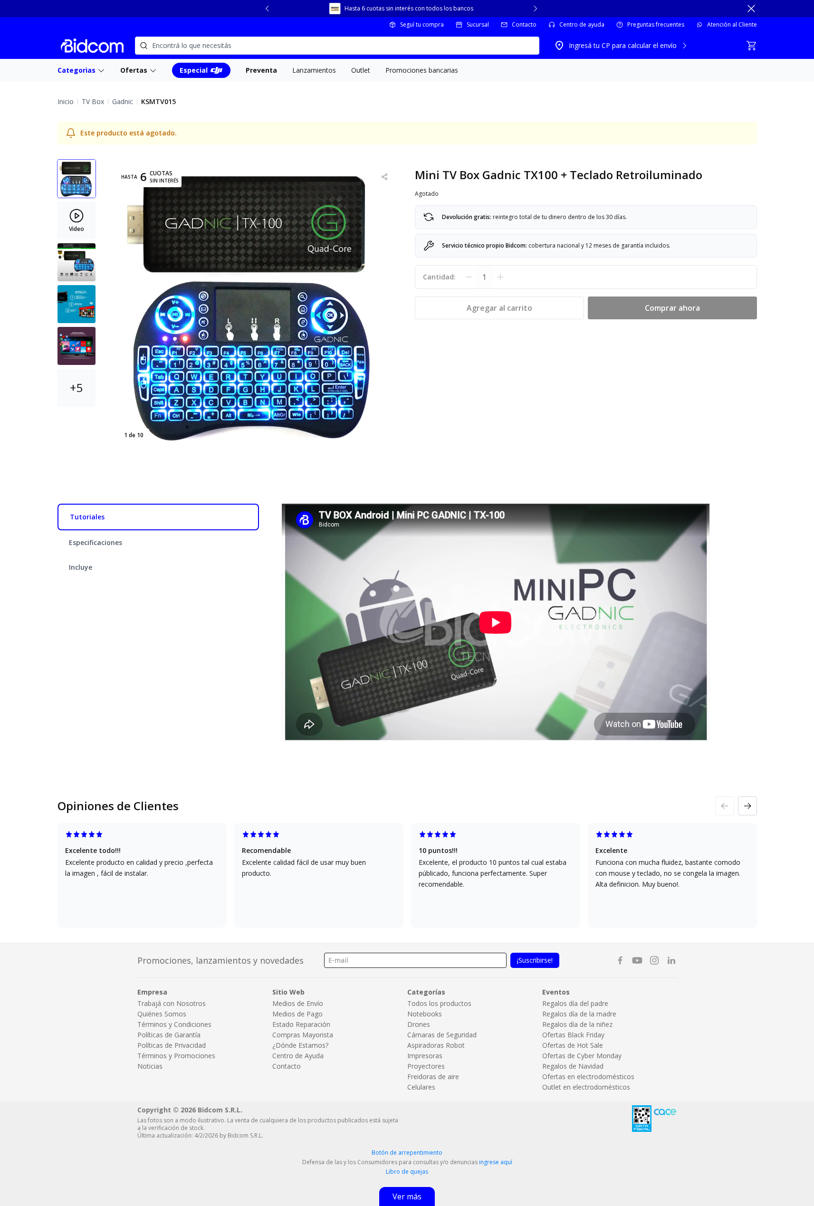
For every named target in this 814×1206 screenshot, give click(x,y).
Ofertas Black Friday (573, 1034)
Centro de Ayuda (298, 1055)
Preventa (261, 70)
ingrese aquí (495, 1162)
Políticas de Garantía (169, 1034)
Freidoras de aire (433, 1076)
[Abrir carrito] (751, 45)
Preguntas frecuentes (655, 25)
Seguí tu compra (422, 25)
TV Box (93, 101)
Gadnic (122, 101)
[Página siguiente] (747, 805)
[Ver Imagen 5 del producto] (76, 346)
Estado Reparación (301, 1024)
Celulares (421, 1086)
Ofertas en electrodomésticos (588, 1076)
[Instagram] (654, 960)
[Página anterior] (724, 805)
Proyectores (426, 1066)
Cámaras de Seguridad (442, 1034)
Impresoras (424, 1055)
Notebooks (424, 1013)
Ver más (407, 1196)
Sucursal (478, 25)
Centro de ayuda (581, 25)
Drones (418, 1024)
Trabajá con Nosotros (171, 1003)
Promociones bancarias (421, 70)
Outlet (360, 70)
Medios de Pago (297, 1013)
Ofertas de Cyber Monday (582, 1055)
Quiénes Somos (161, 1013)
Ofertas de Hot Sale (572, 1045)
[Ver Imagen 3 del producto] (76, 262)
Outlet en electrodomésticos (586, 1086)
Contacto (524, 25)
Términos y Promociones (176, 1055)
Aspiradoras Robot (436, 1045)
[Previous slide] (267, 8)
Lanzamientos (314, 70)
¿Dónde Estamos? (300, 1045)
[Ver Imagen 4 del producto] (76, 304)
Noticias (150, 1066)
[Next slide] (535, 8)
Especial (194, 70)
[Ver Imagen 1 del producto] (76, 179)
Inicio (65, 101)
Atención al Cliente (732, 25)
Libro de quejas (407, 1172)
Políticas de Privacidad (171, 1045)
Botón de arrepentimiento (407, 1153)
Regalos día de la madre (579, 1013)
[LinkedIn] (671, 960)
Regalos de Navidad (572, 1066)
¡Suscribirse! (535, 960)
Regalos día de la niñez (577, 1024)
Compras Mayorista (302, 1034)
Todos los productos (439, 1003)
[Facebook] (620, 960)
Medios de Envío (297, 1003)
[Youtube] (637, 960)
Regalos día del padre (575, 1003)
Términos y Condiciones (174, 1024)
